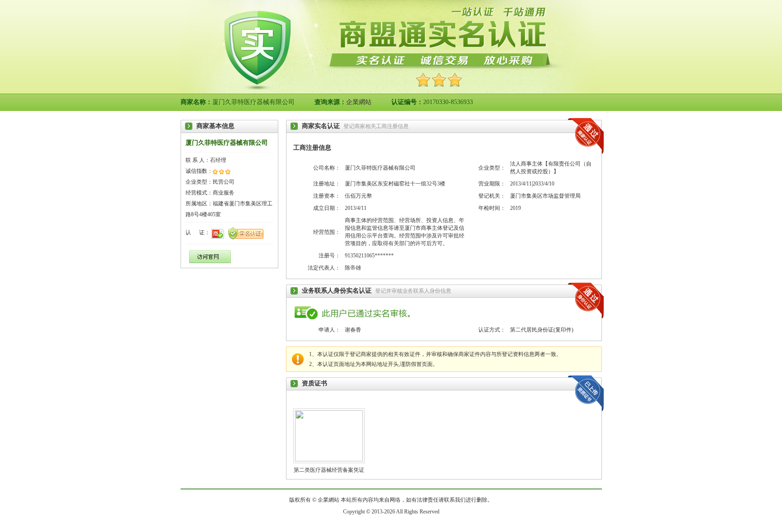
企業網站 (359, 102)
